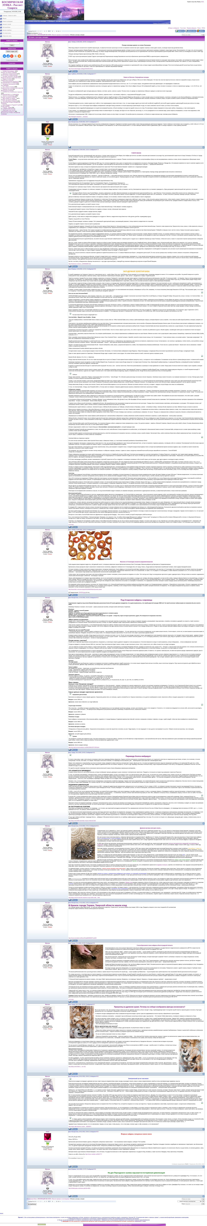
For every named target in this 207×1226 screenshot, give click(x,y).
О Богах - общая (7, 107)
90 (95, 1169)
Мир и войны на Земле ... (9, 98)
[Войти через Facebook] (8, 56)
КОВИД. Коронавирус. (9, 71)
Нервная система (7, 89)
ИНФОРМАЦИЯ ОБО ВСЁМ (44, 34)
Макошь (40, 33)
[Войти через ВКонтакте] (4, 56)
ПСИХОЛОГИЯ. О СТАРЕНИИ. (9, 83)
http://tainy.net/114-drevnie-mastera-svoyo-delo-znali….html (84, 897)
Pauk (47, 122)
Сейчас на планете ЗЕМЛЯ (8, 72)
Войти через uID (12, 51)
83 (94, 752)
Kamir (47, 1131)
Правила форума (191, 28)
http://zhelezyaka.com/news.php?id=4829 (79, 1188)
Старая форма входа (12, 60)
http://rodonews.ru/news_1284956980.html (80, 263)
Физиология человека (7, 90)
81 (95, 529)
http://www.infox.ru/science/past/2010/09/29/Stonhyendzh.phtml (85, 589)
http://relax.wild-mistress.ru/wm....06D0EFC (80, 1126)
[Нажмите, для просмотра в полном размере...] (90, 559)
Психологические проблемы (10, 81)
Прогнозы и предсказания (10, 73)
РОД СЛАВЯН (5, 106)
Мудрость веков (7, 79)
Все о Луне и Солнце (8, 86)
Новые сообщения (174, 28)
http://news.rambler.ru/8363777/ (93, 1154)
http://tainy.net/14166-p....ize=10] (77, 1066)
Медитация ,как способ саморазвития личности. (8, 110)
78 (98, 122)
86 (94, 943)
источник (71, 524)
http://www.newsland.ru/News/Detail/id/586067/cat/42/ (82, 938)
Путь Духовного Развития (10, 101)
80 (95, 269)
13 (56, 31)
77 (95, 74)
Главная (155, 23)
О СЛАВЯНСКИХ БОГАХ (8, 108)
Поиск (199, 28)
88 (97, 1076)
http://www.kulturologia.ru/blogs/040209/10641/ (81, 68)
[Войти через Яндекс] (11, 56)
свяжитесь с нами (140, 1221)
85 (97, 902)
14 (58, 31)
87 (94, 1004)
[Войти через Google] (15, 56)
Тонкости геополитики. (9, 95)
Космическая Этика (32, 34)
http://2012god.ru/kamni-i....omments (78, 116)
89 (97, 1131)
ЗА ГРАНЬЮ (4, 85)
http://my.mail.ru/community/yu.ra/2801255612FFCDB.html (84, 747)
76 (95, 41)
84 (98, 826)
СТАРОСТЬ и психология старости (12, 92)
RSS (202, 1)
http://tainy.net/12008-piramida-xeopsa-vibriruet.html (82, 820)
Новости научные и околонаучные (10, 77)
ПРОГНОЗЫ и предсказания (9, 75)
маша (1, 1213)
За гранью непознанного (9, 84)
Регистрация (161, 23)
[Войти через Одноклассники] (19, 56)
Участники (183, 28)
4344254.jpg (82, 592)
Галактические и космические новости (11, 88)
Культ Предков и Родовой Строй (11, 105)
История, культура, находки (10, 76)
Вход (167, 23)
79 (98, 149)
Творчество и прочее (7, 80)
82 (98, 597)
